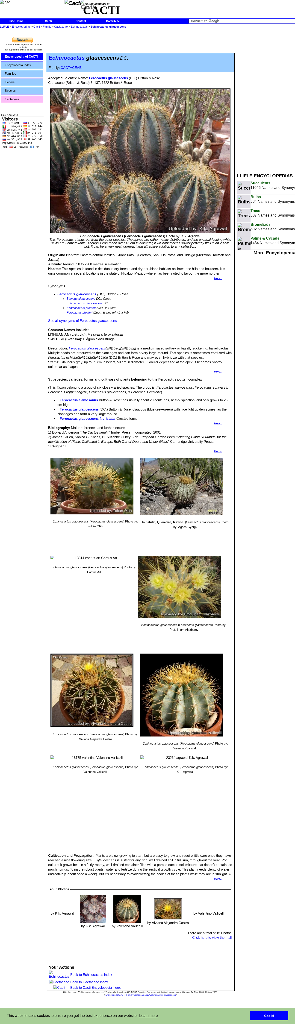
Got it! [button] (269, 1016)
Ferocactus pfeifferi (79, 312)
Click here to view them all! (212, 937)
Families (10, 73)
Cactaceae (61, 26)
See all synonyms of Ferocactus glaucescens (82, 321)
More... (218, 278)
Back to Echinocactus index (91, 975)
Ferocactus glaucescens (108, 78)
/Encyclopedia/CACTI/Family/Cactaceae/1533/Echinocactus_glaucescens (140, 995)
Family (47, 26)
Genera (10, 82)
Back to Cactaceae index (89, 982)
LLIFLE (4, 26)
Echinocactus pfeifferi (81, 308)
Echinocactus (79, 26)
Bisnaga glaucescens (81, 298)
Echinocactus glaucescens (108, 26)
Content (81, 21)
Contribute (113, 21)
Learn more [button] (148, 1016)
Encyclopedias (21, 26)
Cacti (48, 21)
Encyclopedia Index (18, 65)
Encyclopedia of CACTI (21, 56)
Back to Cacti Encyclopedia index (95, 987)
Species (10, 90)
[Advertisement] (266, 98)
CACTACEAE (71, 68)
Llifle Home (16, 21)
